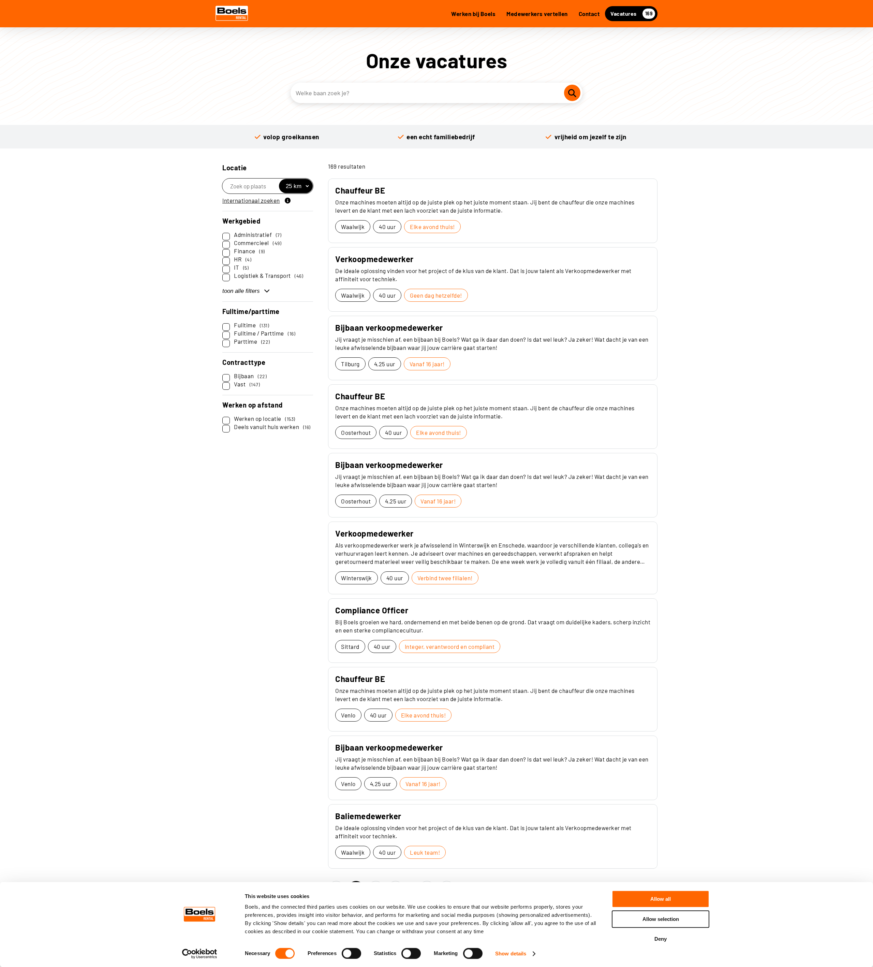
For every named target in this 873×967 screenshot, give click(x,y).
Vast (247, 384)
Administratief (257, 234)
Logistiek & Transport (268, 275)
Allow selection (660, 919)
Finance (249, 250)
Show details (510, 953)
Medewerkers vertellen (537, 13)
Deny (660, 939)
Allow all (660, 899)
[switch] (351, 953)
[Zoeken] (572, 93)
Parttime (252, 341)
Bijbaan (250, 375)
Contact (589, 13)
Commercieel (257, 242)
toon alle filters (241, 291)
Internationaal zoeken (251, 200)
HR (242, 259)
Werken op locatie (264, 418)
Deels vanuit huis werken (272, 426)
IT (241, 267)
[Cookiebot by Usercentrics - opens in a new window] (200, 954)
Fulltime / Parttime (264, 333)
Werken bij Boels (473, 13)
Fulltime (251, 325)
